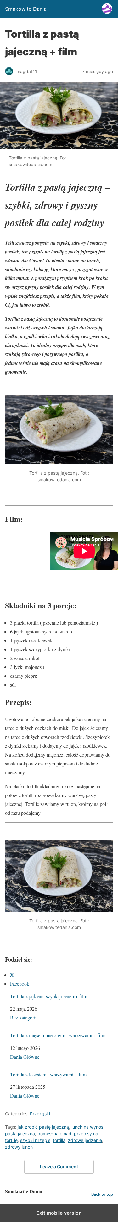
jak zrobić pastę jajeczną (43, 1127)
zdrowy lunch (19, 1147)
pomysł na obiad (54, 1133)
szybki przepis (35, 1140)
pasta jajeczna (20, 1133)
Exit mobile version (59, 1213)
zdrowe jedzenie (85, 1140)
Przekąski (40, 1113)
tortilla (59, 1140)
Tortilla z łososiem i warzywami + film (48, 1074)
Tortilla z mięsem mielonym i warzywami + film (57, 1035)
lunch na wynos (87, 1127)
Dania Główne (24, 1056)
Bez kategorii (23, 1017)
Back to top (102, 1194)
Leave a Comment (59, 1166)
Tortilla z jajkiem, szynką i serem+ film (48, 996)
